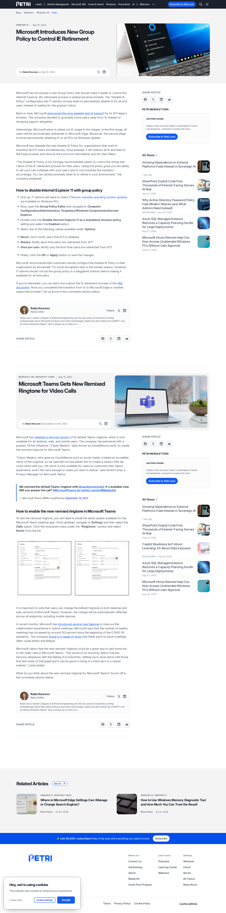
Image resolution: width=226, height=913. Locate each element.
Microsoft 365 (26, 377)
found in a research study (65, 636)
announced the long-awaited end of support (75, 113)
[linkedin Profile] (104, 72)
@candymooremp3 (91, 486)
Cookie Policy (15, 900)
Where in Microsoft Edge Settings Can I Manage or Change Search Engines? (73, 802)
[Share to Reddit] (127, 338)
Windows (29, 12)
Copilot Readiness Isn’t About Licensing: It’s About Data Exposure (166, 546)
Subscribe (161, 838)
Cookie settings (188, 903)
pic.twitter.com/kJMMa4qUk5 (96, 490)
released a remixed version (51, 437)
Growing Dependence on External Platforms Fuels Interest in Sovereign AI (169, 164)
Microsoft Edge (62, 795)
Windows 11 (161, 795)
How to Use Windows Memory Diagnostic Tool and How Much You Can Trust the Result (173, 802)
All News (148, 155)
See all (57, 783)
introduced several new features (78, 624)
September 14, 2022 (76, 498)
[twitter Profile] (98, 72)
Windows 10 (43, 12)
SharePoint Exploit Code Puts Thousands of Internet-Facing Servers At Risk (168, 185)
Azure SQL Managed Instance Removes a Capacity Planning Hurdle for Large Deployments (167, 223)
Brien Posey (46, 811)
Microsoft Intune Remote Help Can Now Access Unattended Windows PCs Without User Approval (166, 241)
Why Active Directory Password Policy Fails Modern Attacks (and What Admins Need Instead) (168, 204)
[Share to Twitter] (111, 338)
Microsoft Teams (45, 377)
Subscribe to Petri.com (182, 4)
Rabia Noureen (37, 72)
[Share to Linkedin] (119, 338)
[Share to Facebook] (103, 338)
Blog (18, 12)
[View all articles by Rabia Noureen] (24, 310)
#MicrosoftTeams (64, 490)
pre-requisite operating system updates (101, 197)
